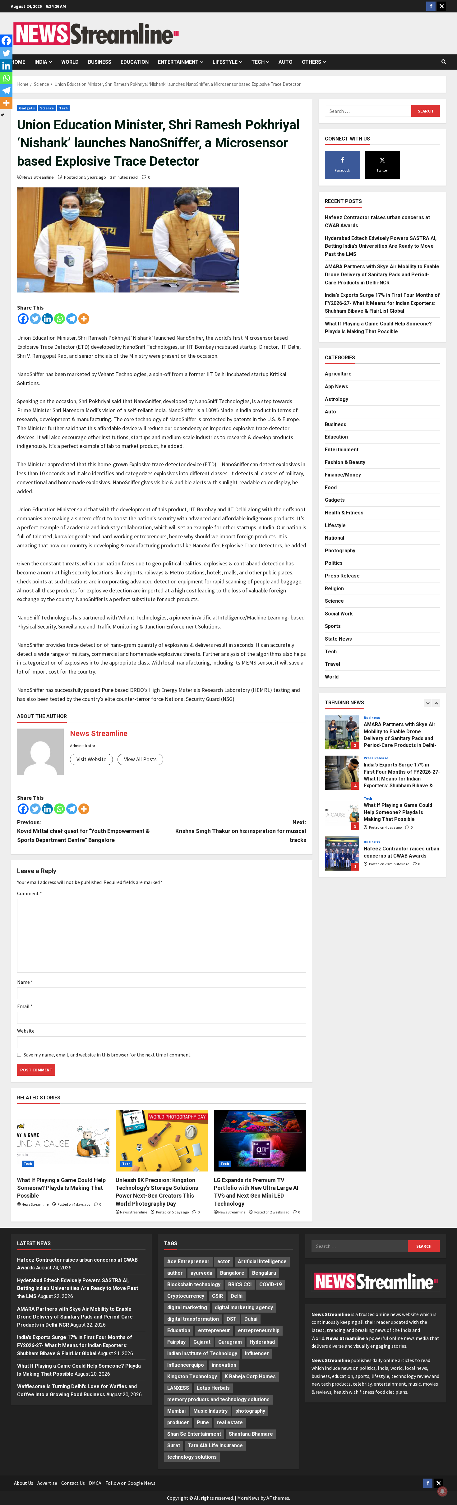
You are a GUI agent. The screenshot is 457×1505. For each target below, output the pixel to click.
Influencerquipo (185, 1365)
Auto (286, 62)
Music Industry (210, 1411)
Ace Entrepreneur (188, 1261)
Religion (334, 588)
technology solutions (192, 1457)
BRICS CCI (240, 1284)
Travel (332, 664)
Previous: (83, 831)
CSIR (217, 1296)
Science (47, 108)
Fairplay (176, 1342)
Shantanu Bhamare (251, 1434)
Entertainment (178, 62)
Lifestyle (225, 62)
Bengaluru (264, 1273)
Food (331, 487)
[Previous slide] (428, 703)
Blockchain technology (193, 1284)
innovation (224, 1365)
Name (25, 982)
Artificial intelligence (262, 1261)
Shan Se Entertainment (194, 1434)
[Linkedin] (47, 318)
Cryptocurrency (185, 1296)
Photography (340, 551)
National (334, 538)
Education (135, 62)
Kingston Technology (192, 1376)
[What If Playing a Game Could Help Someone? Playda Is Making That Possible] (63, 1140)
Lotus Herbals (213, 1388)
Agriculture (338, 374)
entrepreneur (214, 1330)
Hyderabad (262, 1342)
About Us (23, 1483)
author (175, 1273)
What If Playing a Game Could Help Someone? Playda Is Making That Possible (61, 1188)
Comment (29, 893)
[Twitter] (35, 318)
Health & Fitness (344, 513)
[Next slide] (436, 703)
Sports (333, 626)
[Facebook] (23, 318)
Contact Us (73, 1483)
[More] (83, 318)
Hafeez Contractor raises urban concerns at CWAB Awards (342, 853)
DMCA (95, 1483)
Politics (334, 563)
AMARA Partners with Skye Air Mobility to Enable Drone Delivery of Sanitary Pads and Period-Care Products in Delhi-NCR (382, 274)
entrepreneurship (258, 1330)
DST (232, 1319)
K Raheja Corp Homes (250, 1376)
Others (311, 62)
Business (99, 62)
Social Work (339, 614)
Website (26, 1031)
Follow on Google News (130, 1483)
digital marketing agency (244, 1307)
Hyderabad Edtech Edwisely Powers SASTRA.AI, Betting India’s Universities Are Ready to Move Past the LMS (380, 246)
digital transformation (193, 1319)
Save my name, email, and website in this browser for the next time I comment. (108, 1055)
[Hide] (2, 115)
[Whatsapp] (59, 318)
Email (25, 1006)
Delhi (236, 1296)
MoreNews (248, 1498)
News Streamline (38, 177)
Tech (258, 62)
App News (336, 386)
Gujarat (201, 1342)
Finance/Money (343, 475)
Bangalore (232, 1273)
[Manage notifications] (442, 1491)
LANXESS (178, 1388)
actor (223, 1261)
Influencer (257, 1353)
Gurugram (230, 1342)
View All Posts (140, 759)
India (41, 62)
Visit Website (91, 759)
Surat (173, 1445)
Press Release (342, 576)
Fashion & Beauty (345, 462)
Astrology (336, 399)
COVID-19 (270, 1284)
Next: (240, 831)
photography (250, 1411)
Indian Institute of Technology (202, 1353)
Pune (203, 1422)
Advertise (47, 1483)
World (70, 62)
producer (178, 1422)
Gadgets (27, 108)
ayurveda (201, 1273)
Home (18, 62)
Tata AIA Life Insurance (215, 1445)
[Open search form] (443, 62)
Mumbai (176, 1411)
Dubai (250, 1319)
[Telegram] (71, 318)
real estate (230, 1422)
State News (338, 639)
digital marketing (187, 1307)
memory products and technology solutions (218, 1399)
